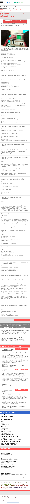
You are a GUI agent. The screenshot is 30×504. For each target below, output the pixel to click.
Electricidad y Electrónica (7, 8)
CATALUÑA (3, 414)
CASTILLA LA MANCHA (6, 428)
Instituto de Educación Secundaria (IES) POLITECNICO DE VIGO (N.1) (11, 337)
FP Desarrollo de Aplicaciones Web (8, 458)
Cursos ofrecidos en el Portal (9, 497)
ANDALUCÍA (4, 418)
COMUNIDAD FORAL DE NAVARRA (9, 436)
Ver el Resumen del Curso (21, 320)
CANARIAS (3, 426)
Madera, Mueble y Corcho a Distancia (18, 482)
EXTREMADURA (5, 438)
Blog (3, 500)
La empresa (4, 499)
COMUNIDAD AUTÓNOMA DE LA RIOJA (10, 441)
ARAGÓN (3, 429)
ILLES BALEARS (5, 433)
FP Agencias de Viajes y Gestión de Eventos (8, 350)
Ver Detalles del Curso (22, 348)
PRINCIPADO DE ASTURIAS (7, 434)
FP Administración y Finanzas (7, 463)
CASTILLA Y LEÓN (5, 424)
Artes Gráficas (5, 482)
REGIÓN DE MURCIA (6, 431)
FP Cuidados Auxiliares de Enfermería (8, 461)
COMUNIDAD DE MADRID (7, 416)
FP (15, 6)
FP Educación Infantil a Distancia (7, 456)
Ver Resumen (24, 13)
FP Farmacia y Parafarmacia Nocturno (8, 370)
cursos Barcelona (6, 489)
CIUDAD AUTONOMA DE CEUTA (9, 443)
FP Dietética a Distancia (5, 453)
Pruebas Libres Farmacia (6, 469)
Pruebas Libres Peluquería (6, 473)
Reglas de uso (5, 496)
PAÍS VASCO (4, 421)
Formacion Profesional (6, 6)
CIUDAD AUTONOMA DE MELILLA (9, 444)
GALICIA (3, 423)
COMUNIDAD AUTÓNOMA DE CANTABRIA (11, 439)
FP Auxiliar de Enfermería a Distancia (8, 466)
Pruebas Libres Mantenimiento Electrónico (17, 487)
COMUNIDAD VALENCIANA (7, 419)
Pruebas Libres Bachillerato (6, 476)
